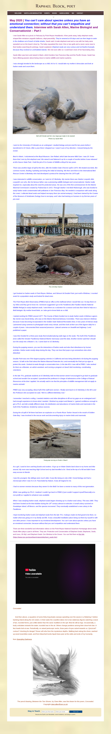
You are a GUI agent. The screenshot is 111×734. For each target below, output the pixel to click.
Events (47, 13)
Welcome (18, 13)
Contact (80, 13)
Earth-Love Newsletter (33, 13)
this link (81, 534)
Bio (73, 13)
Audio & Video (64, 13)
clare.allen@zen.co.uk (59, 704)
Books (54, 13)
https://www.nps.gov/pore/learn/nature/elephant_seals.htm (35, 537)
